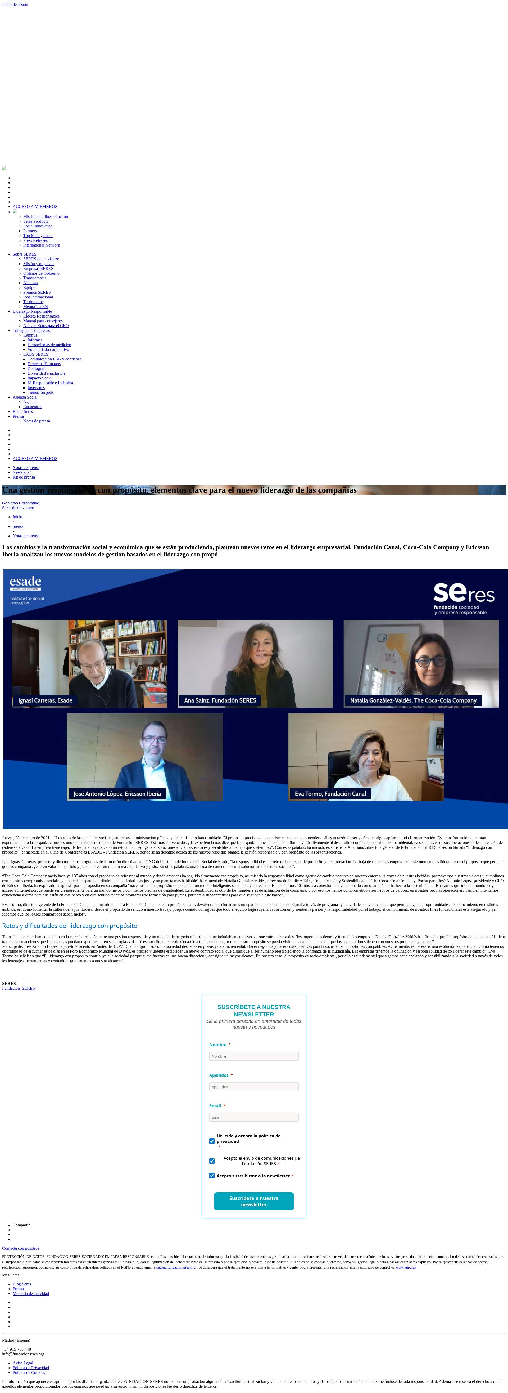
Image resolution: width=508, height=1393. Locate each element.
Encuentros (32, 406)
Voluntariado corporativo (48, 349)
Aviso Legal (23, 1363)
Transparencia (35, 278)
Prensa (18, 416)
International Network (41, 245)
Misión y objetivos (38, 263)
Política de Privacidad (31, 1367)
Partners (30, 231)
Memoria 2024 (35, 306)
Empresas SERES (38, 268)
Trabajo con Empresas (31, 330)
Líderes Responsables (41, 316)
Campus (30, 335)
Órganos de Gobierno (41, 273)
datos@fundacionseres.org (176, 1267)
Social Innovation (38, 226)
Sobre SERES (25, 254)
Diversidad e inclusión (46, 373)
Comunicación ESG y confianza (54, 359)
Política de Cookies (29, 1372)
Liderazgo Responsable (32, 311)
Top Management (38, 235)
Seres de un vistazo (18, 508)
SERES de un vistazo (41, 259)
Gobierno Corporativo (20, 503)
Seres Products (35, 221)
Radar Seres (23, 411)
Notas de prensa (36, 421)
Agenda (30, 402)
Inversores (36, 387)
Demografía (37, 368)
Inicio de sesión (15, 4)
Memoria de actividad (31, 1293)
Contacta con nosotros (20, 1248)
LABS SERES (35, 354)
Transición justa (41, 392)
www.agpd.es (406, 1267)
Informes (35, 340)
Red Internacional (38, 297)
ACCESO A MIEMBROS (35, 206)
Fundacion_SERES (18, 988)
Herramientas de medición (49, 344)
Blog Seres (22, 1284)
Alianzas (30, 282)
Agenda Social (25, 397)
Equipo (29, 287)
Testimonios (33, 302)
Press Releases (35, 240)
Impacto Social (40, 378)
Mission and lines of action (45, 216)
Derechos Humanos (44, 363)
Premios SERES (37, 292)
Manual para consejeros (43, 321)
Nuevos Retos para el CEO (46, 325)
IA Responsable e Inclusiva (50, 383)
